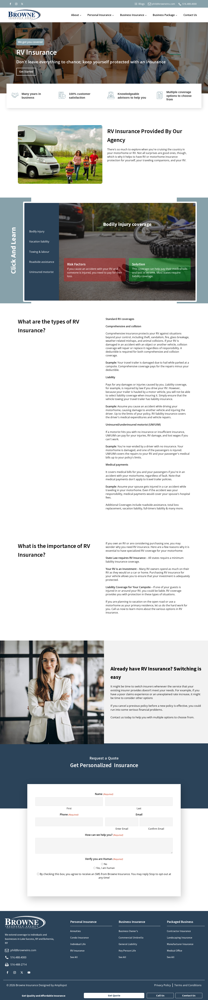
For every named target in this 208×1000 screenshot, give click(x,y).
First (69, 808)
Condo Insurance (79, 937)
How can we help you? (104, 835)
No (105, 864)
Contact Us (190, 15)
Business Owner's (128, 931)
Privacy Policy (162, 985)
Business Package (164, 15)
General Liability (128, 944)
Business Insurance (132, 15)
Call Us (160, 995)
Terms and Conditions (188, 985)
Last (139, 808)
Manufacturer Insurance (180, 944)
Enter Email (122, 828)
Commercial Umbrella (131, 937)
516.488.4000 (189, 3)
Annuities (75, 931)
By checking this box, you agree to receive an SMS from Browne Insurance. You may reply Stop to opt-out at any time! (105, 875)
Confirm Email (156, 828)
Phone (69, 814)
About (75, 15)
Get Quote (114, 995)
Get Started (26, 71)
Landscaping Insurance (179, 937)
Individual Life (78, 944)
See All (74, 957)
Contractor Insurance (179, 931)
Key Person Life (127, 950)
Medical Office (174, 950)
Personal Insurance (99, 15)
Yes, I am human (105, 867)
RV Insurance (77, 950)
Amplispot (60, 985)
